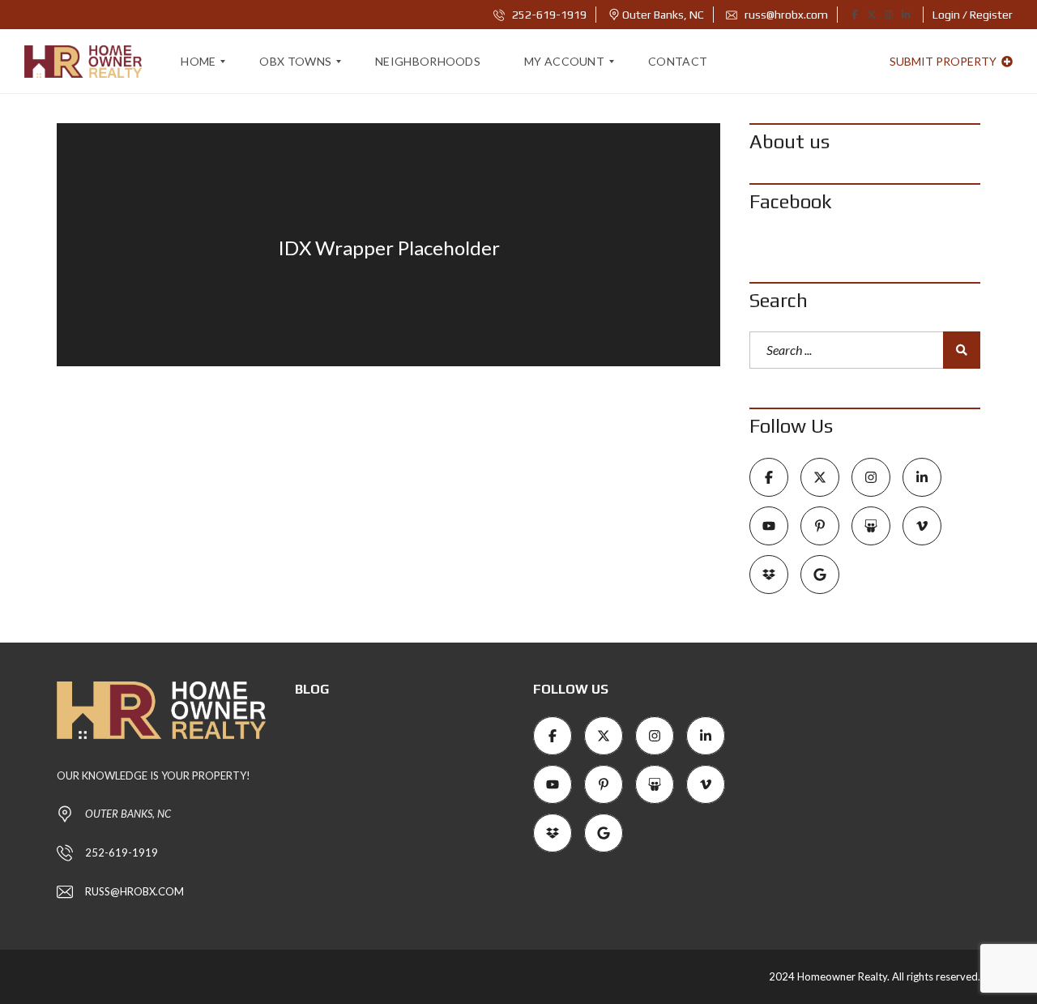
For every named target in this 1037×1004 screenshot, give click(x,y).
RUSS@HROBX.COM (134, 891)
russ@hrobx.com (785, 14)
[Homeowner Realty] (83, 61)
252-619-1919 (548, 14)
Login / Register (972, 14)
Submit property (944, 61)
